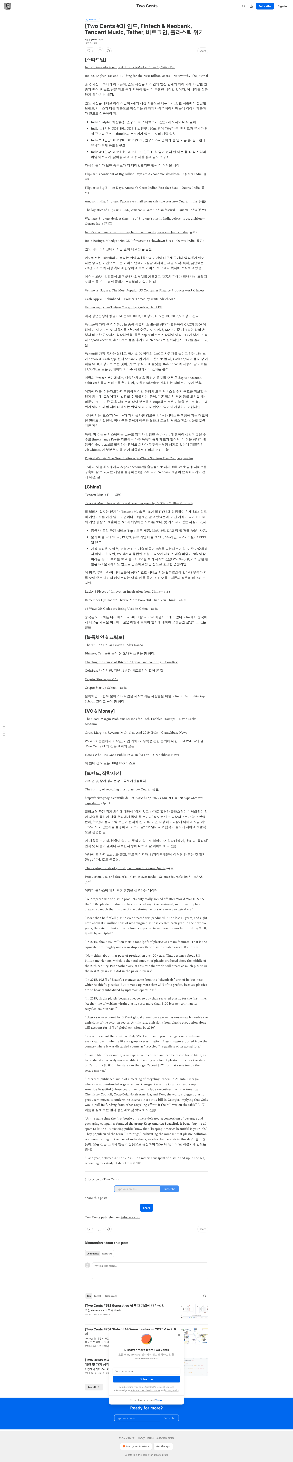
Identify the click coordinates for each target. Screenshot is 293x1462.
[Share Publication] (251, 6)
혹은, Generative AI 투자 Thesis (103, 1310)
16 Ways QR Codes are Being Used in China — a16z (121, 608)
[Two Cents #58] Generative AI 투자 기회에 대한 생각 (125, 1306)
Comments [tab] (93, 1253)
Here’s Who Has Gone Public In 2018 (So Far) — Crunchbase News (132, 754)
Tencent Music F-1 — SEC (103, 494)
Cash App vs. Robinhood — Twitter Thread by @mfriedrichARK (130, 299)
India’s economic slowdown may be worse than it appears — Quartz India (136, 232)
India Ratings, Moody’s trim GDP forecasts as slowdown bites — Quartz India (140, 240)
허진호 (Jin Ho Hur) (94, 39)
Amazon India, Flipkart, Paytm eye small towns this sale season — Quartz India (141, 201)
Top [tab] (89, 1296)
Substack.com (130, 1217)
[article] (146, 1312)
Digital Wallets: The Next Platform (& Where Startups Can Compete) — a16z (139, 458)
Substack (130, 1454)
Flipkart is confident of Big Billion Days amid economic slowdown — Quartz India (143, 174)
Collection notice (165, 1437)
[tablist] (99, 1253)
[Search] (243, 6)
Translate (92, 19)
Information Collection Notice (145, 1390)
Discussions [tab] (110, 1296)
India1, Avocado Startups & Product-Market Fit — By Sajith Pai (130, 67)
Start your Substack (137, 1446)
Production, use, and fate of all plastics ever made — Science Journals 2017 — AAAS (144, 876)
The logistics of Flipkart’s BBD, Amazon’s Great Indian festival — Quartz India (141, 210)
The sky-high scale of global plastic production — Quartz (125, 868)
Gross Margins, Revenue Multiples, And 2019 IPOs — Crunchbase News (136, 732)
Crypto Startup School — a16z (106, 687)
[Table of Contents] (3, 731)
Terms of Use (162, 1386)
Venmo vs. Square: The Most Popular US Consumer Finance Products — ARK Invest (144, 290)
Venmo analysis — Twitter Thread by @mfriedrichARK (123, 307)
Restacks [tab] (107, 1253)
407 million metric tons (124, 941)
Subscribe (265, 6)
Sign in (282, 6)
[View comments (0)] (100, 50)
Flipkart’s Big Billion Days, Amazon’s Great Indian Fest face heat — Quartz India (142, 187)
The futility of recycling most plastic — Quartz (118, 789)
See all (91, 1387)
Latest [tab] (97, 1296)
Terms (150, 1437)
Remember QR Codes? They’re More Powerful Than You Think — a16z (135, 600)
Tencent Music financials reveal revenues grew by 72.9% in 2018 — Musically (139, 503)
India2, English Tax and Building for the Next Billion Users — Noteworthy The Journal (146, 75)
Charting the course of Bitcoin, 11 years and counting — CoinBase (131, 662)
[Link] (80, 59)
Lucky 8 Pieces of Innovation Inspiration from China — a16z (127, 591)
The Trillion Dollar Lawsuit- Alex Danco (114, 645)
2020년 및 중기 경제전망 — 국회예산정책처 (115, 781)
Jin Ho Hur (104, 1314)
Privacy (141, 1437)
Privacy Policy (172, 1390)
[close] (179, 1335)
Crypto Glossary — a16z (101, 679)
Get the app (163, 1446)
